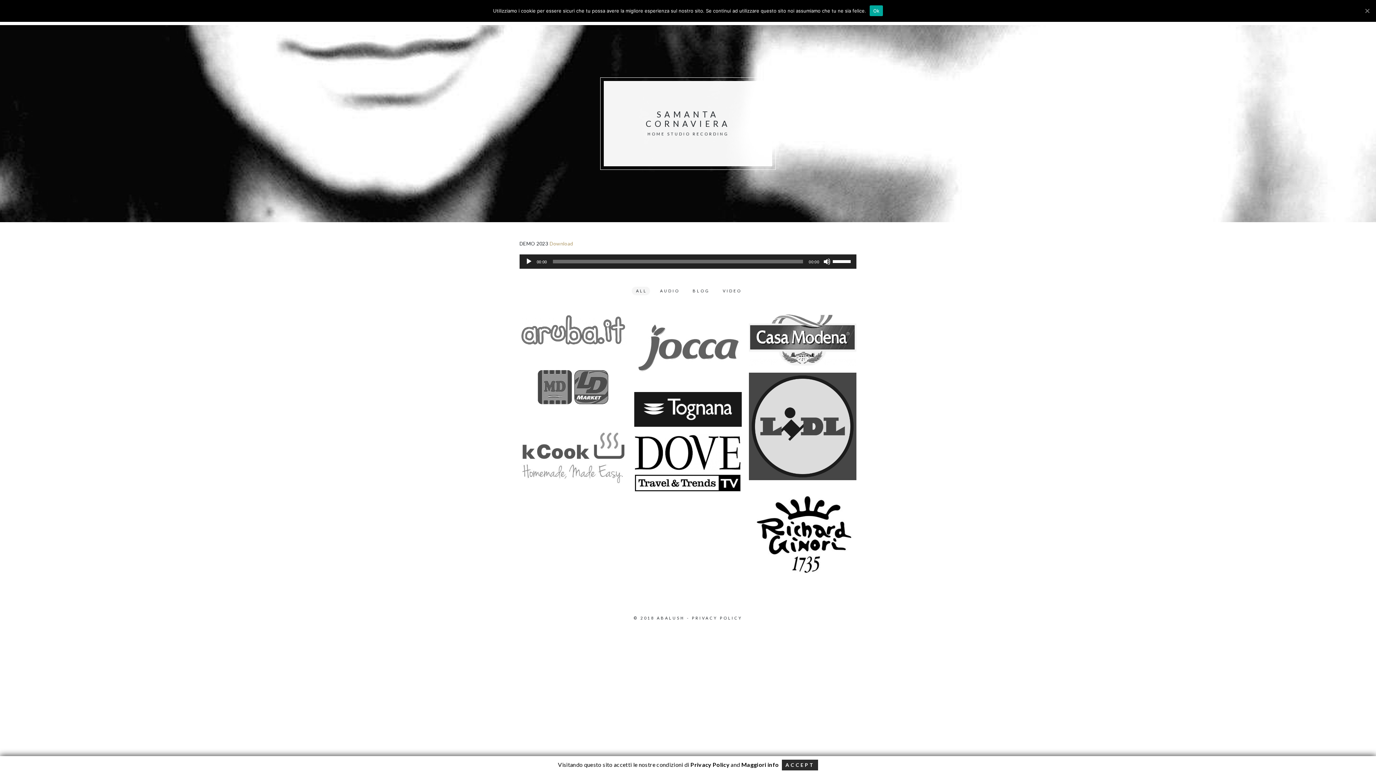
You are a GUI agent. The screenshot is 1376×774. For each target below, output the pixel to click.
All (641, 290)
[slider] (843, 260)
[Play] (528, 261)
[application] (688, 261)
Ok (876, 11)
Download (561, 243)
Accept (799, 765)
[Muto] (827, 261)
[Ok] (1367, 10)
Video (732, 290)
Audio (670, 290)
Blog (701, 290)
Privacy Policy (717, 618)
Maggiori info (760, 764)
